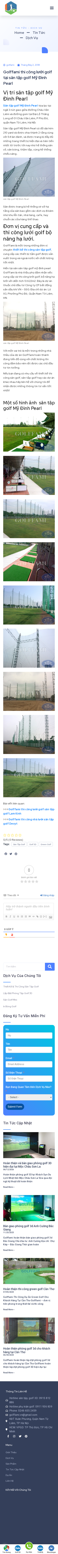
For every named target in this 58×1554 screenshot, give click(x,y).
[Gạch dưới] (14, 916)
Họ (7, 1029)
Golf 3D (18, 1552)
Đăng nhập (48, 895)
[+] (45, 916)
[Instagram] (14, 1436)
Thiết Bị (40, 1552)
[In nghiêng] (10, 916)
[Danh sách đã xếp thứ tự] (22, 916)
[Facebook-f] (8, 1436)
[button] (52, 8)
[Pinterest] (26, 1436)
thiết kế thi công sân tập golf (32, 249)
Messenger (51, 1552)
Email (9, 1058)
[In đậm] (6, 916)
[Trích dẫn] (29, 916)
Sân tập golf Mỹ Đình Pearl (20, 105)
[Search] (50, 967)
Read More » (8, 1187)
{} (41, 916)
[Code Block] (33, 916)
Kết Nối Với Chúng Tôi (18, 1490)
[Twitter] (20, 1436)
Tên (8, 1043)
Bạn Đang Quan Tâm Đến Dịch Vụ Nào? (28, 1087)
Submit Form (15, 1106)
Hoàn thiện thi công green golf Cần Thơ (28, 1289)
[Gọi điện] (29, 1546)
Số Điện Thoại (14, 1072)
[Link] (37, 916)
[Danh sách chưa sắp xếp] (26, 916)
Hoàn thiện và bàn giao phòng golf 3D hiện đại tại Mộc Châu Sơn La (27, 1164)
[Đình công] (18, 916)
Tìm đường (6, 1552)
